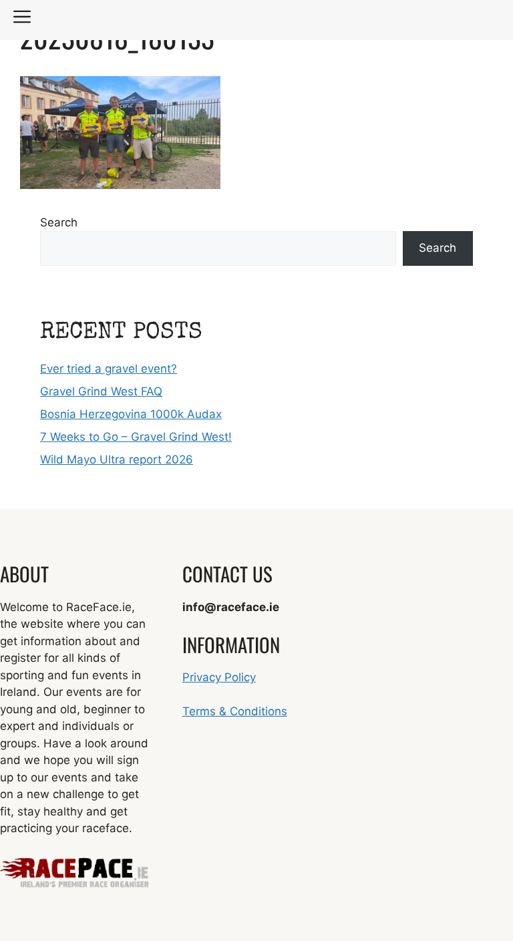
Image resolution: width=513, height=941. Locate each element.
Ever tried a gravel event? (108, 368)
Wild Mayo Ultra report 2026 (116, 459)
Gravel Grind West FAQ (101, 391)
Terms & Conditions (234, 711)
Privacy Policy (219, 677)
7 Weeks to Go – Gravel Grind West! (136, 436)
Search (58, 222)
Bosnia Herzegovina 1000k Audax (131, 414)
